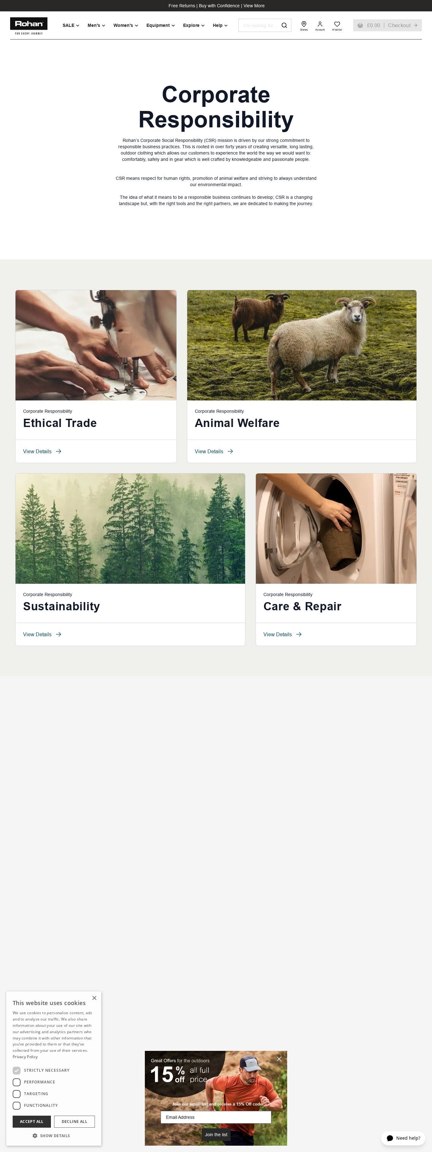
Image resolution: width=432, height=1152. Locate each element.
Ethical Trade (60, 423)
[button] (54, 1135)
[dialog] (53, 1068)
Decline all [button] (74, 1121)
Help (218, 25)
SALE (68, 25)
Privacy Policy (25, 1056)
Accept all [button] (32, 1121)
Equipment (158, 25)
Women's (123, 25)
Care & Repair (302, 606)
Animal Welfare (237, 423)
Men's (94, 25)
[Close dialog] (279, 1058)
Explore (191, 25)
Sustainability (61, 606)
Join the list (216, 1134)
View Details (37, 451)
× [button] (94, 998)
